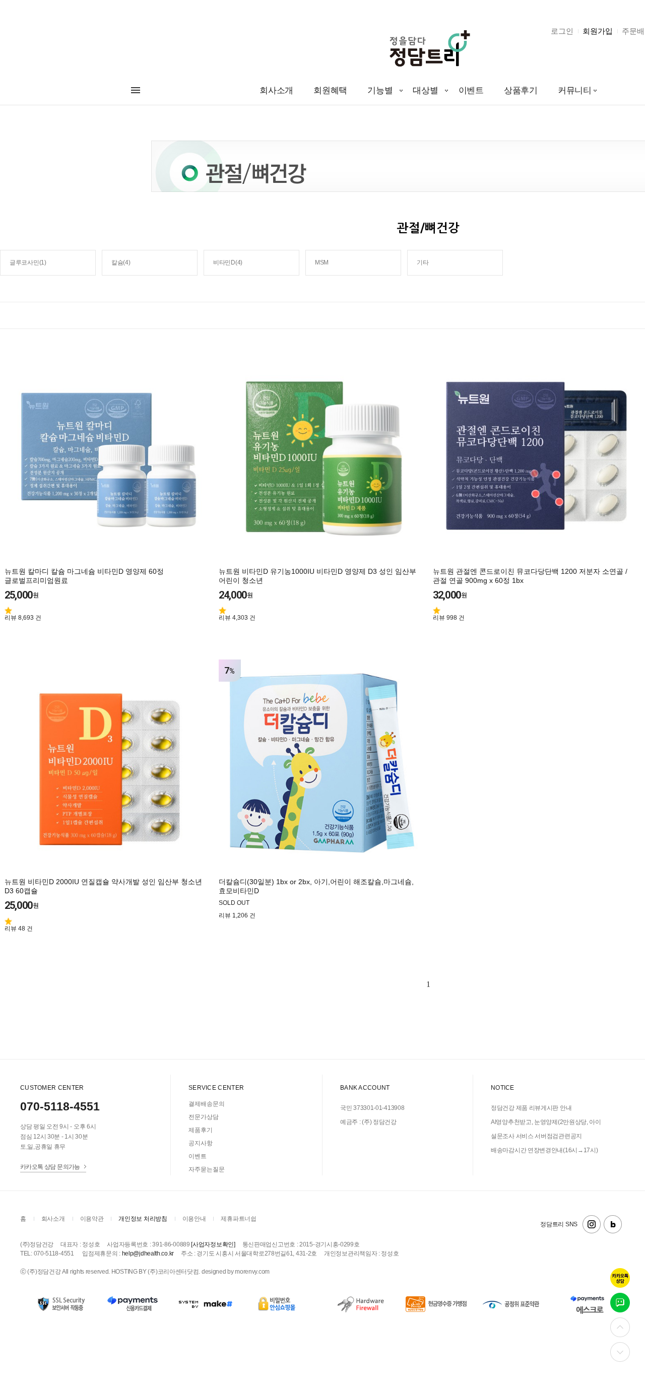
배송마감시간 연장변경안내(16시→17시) (544, 1150)
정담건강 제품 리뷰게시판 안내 (531, 1107)
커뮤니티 (575, 90)
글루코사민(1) (28, 262)
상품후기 (521, 90)
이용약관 (92, 1218)
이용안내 (194, 1218)
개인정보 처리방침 (142, 1218)
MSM (322, 262)
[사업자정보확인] (213, 1244)
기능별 (380, 90)
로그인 (562, 31)
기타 (422, 262)
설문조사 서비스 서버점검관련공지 (536, 1136)
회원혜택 (330, 90)
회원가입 (598, 31)
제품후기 (200, 1130)
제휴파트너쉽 (238, 1218)
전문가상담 (203, 1116)
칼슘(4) (121, 262)
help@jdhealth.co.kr (148, 1253)
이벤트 (471, 90)
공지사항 (200, 1143)
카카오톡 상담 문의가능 (50, 1166)
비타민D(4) (227, 262)
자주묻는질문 (206, 1169)
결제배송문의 (206, 1103)
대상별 (425, 90)
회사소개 (276, 90)
